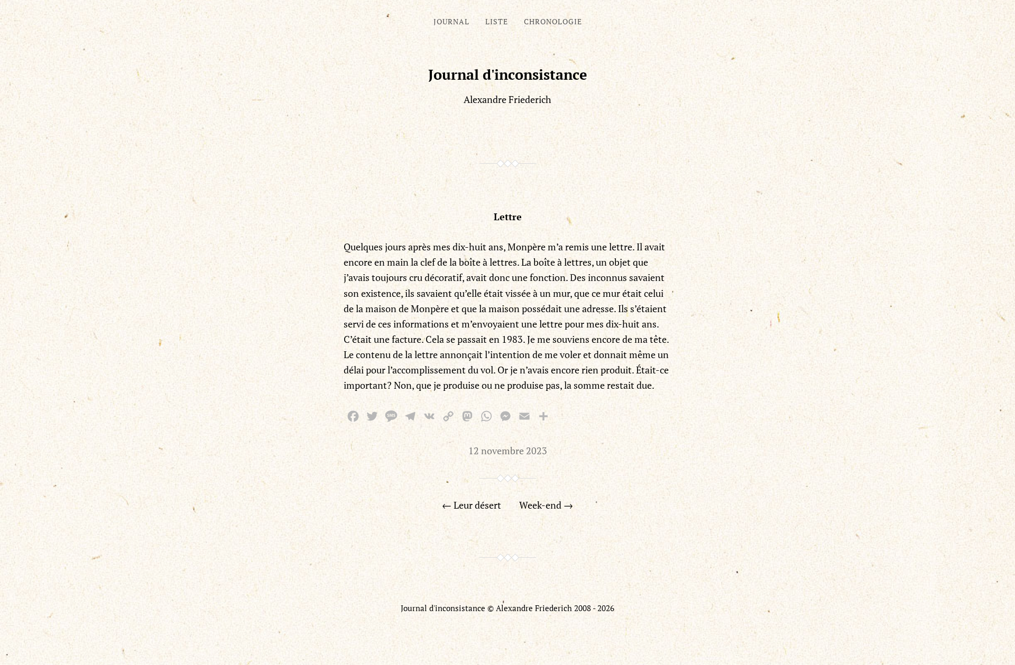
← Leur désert (471, 505)
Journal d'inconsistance (507, 74)
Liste (496, 21)
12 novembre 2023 (507, 450)
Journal (451, 21)
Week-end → (546, 505)
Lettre (508, 216)
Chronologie (553, 21)
